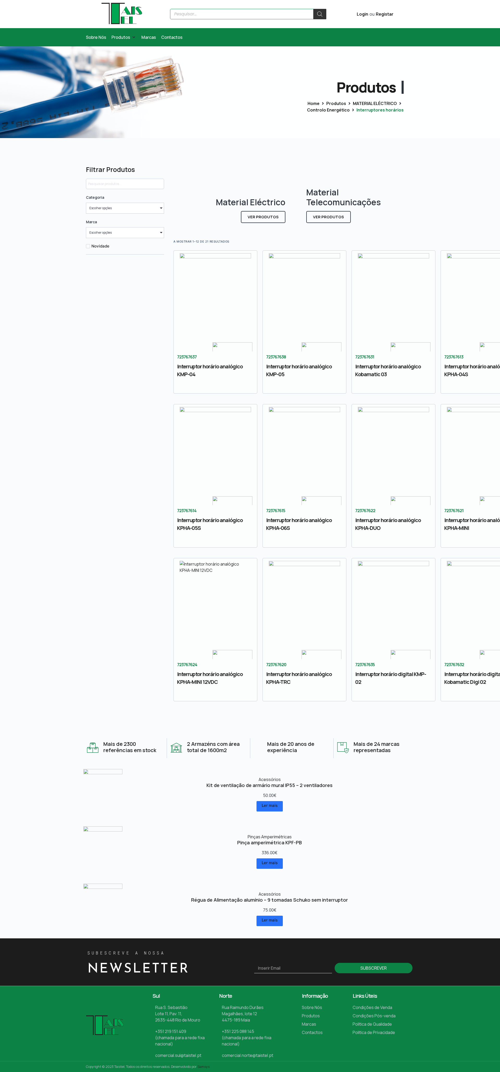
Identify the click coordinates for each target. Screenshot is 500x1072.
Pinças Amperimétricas (270, 837)
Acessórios (270, 779)
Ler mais (270, 805)
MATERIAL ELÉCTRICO (375, 103)
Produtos (336, 103)
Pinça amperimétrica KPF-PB (269, 842)
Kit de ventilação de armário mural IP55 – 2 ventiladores (270, 785)
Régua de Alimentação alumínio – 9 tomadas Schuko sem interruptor (269, 900)
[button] (124, 37)
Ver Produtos (263, 217)
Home (314, 103)
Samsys (203, 1066)
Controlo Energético (328, 110)
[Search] (319, 14)
